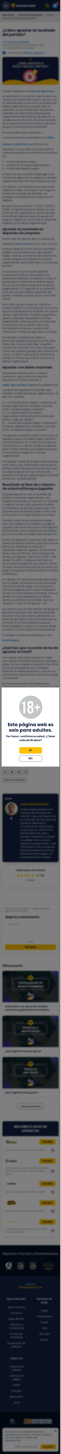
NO (30, 758)
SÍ (30, 750)
